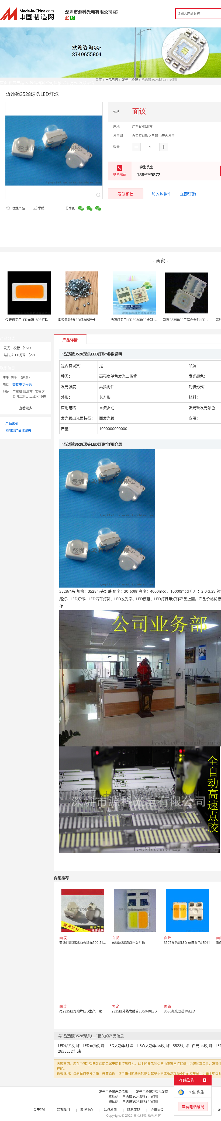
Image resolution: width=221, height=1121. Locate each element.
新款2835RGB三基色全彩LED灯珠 (187, 319)
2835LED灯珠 (69, 1051)
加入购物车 (161, 194)
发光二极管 (130, 80)
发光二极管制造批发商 (152, 1091)
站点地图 (110, 1110)
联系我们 (63, 1110)
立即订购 (188, 194)
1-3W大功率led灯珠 (153, 1045)
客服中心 (86, 1110)
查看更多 (25, 408)
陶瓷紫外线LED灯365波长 (76, 319)
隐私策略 (133, 1110)
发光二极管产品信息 (113, 1091)
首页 (98, 80)
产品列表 (111, 80)
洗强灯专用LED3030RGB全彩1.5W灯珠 (138, 319)
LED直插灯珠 (94, 1045)
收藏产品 (18, 208)
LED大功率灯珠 (120, 1045)
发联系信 (126, 194)
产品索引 (11, 423)
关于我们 (39, 1110)
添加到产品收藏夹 (18, 430)
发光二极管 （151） (18, 348)
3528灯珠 (181, 1045)
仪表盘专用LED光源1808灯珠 (26, 319)
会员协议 (157, 1110)
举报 (41, 208)
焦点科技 (139, 1115)
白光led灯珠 (202, 1045)
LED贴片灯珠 (69, 1045)
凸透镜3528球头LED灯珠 (140, 1097)
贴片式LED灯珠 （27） (20, 355)
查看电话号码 (22, 384)
